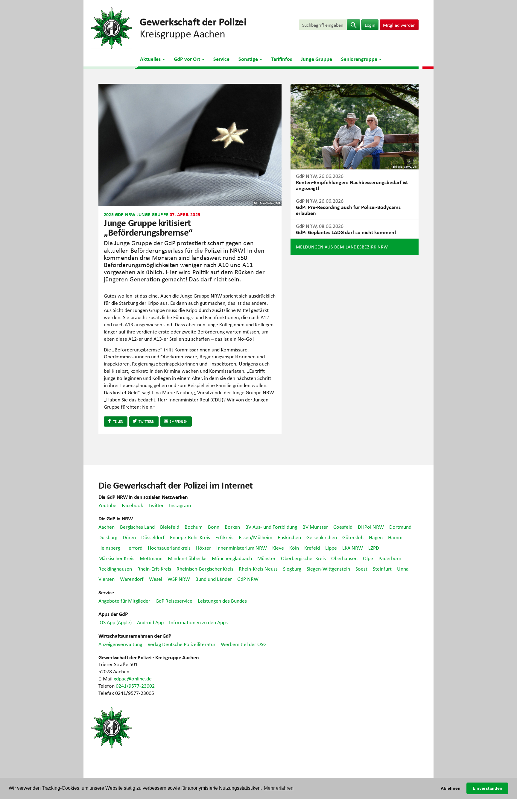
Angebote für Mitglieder (124, 600)
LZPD (373, 547)
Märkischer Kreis (116, 558)
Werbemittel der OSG (244, 644)
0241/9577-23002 (135, 685)
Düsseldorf (153, 537)
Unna (403, 568)
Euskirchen (289, 537)
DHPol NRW (371, 526)
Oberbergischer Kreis (303, 558)
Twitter (156, 505)
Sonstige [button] (248, 58)
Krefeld (312, 547)
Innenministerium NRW (241, 547)
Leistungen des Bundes (222, 600)
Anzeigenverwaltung (120, 644)
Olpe (368, 558)
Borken (232, 526)
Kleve (278, 547)
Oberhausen (344, 558)
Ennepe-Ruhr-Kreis (190, 537)
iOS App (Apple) (115, 622)
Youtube (107, 505)
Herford (133, 547)
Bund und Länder (213, 578)
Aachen (106, 526)
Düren (129, 537)
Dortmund (400, 526)
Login (370, 25)
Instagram (180, 505)
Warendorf (132, 578)
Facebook (132, 505)
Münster (266, 558)
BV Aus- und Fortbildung (271, 526)
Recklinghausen (115, 568)
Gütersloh (353, 537)
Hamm (395, 537)
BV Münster (315, 526)
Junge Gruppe (316, 58)
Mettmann (151, 558)
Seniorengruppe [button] (359, 58)
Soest (361, 568)
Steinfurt (382, 568)
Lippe (331, 547)
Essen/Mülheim (255, 537)
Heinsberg (109, 547)
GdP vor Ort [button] (187, 58)
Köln (294, 547)
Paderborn (389, 558)
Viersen (106, 578)
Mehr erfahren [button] (279, 788)
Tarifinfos (281, 58)
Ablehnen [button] (450, 788)
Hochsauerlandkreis (169, 547)
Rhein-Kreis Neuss (258, 568)
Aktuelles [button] (151, 58)
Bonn (213, 526)
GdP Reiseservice (174, 600)
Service (221, 58)
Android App (150, 622)
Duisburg (107, 537)
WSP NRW (179, 578)
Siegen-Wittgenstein (328, 568)
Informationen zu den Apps (198, 622)
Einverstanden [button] (487, 788)
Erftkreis (224, 537)
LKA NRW (352, 547)
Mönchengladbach (232, 558)
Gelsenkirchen (321, 537)
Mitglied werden (399, 25)
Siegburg (292, 568)
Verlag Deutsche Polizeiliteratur (181, 644)
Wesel (155, 578)
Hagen (376, 537)
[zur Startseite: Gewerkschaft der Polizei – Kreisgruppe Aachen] (111, 27)
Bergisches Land (137, 526)
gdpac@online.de (133, 678)
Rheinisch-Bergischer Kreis (205, 568)
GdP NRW (247, 578)
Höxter (203, 547)
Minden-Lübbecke (187, 558)
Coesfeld (342, 526)
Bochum (194, 526)
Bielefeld (169, 526)
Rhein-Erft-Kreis (154, 568)
